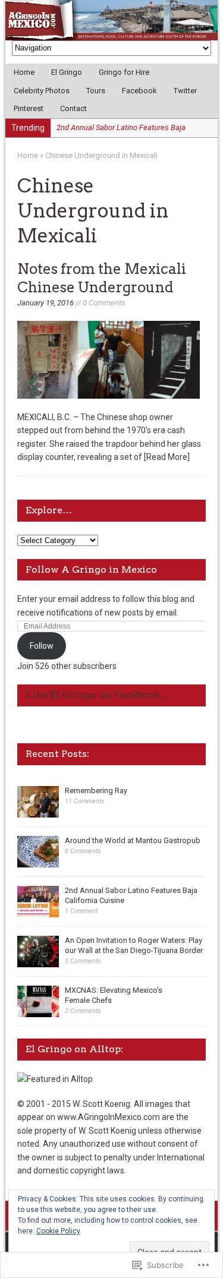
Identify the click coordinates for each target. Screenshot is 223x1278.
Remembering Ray (96, 790)
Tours (95, 90)
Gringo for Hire (124, 72)
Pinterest (28, 108)
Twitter (185, 90)
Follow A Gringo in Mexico (91, 569)
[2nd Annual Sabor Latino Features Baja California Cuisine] (38, 910)
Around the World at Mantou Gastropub (132, 840)
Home (24, 72)
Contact (73, 108)
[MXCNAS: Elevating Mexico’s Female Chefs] (38, 1010)
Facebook (139, 90)
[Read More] (167, 457)
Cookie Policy (58, 1231)
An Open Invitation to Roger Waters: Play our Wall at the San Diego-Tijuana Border (134, 945)
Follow (42, 646)
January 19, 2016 (45, 302)
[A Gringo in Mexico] (111, 20)
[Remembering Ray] (38, 810)
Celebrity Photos (42, 90)
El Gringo (66, 72)
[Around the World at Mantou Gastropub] (38, 860)
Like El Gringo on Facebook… (97, 694)
